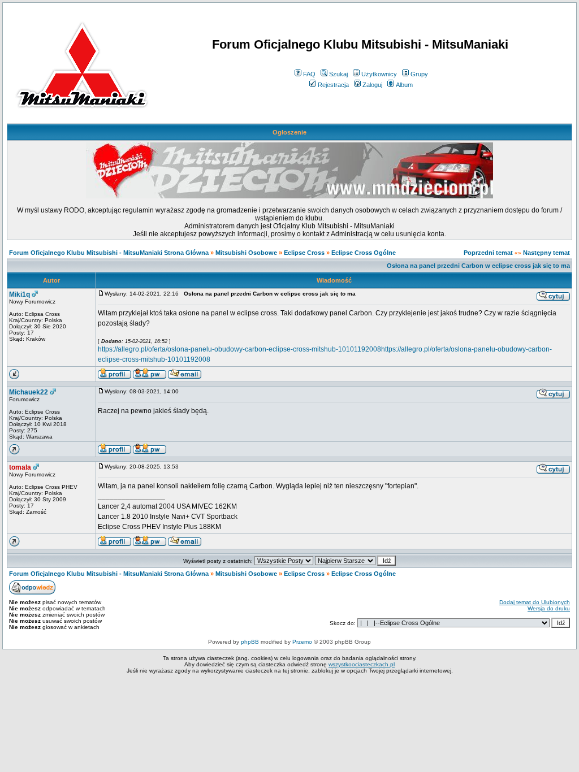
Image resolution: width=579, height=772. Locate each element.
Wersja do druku (549, 608)
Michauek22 (28, 392)
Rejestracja (333, 84)
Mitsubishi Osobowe (246, 252)
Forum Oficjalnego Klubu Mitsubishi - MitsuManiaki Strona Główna (109, 252)
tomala (20, 467)
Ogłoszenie (289, 132)
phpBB (250, 642)
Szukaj (338, 74)
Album (404, 84)
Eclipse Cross (304, 252)
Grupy (419, 74)
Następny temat (546, 252)
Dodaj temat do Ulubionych (534, 602)
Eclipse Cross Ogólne (363, 252)
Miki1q (19, 294)
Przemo (302, 642)
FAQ (309, 74)
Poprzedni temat (488, 252)
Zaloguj (372, 84)
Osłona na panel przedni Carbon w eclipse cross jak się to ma (478, 265)
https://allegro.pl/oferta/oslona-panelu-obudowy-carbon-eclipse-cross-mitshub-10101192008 (239, 349)
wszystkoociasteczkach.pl (362, 664)
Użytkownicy (379, 74)
